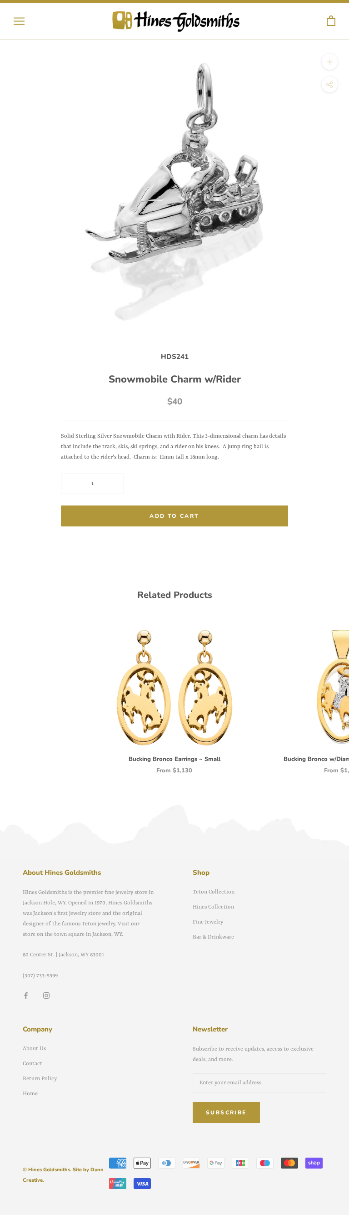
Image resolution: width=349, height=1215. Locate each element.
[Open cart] (331, 21)
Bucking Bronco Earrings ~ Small (174, 759)
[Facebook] (26, 995)
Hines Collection (213, 907)
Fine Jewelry (208, 922)
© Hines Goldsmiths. (47, 1169)
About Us (34, 1049)
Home (30, 1094)
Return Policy (40, 1079)
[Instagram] (46, 995)
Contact (32, 1064)
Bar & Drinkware (213, 937)
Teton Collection (213, 892)
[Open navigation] (19, 21)
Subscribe (226, 1112)
